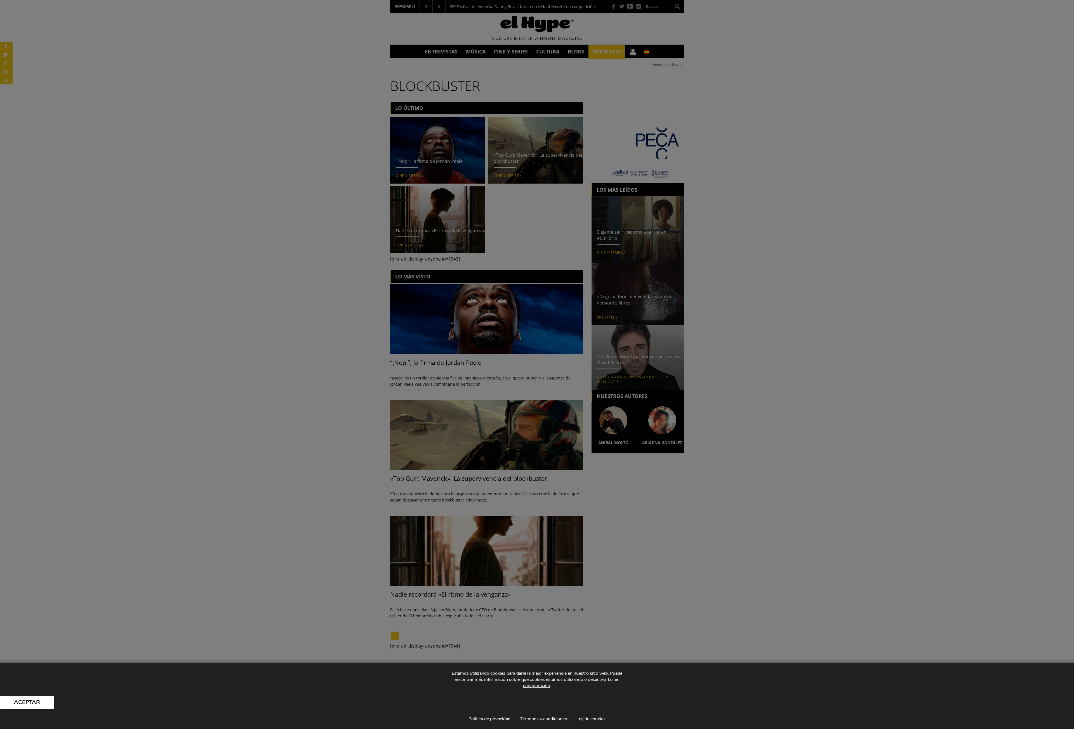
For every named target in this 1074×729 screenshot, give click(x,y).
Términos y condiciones (543, 719)
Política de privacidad (489, 719)
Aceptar (27, 702)
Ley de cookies (591, 719)
